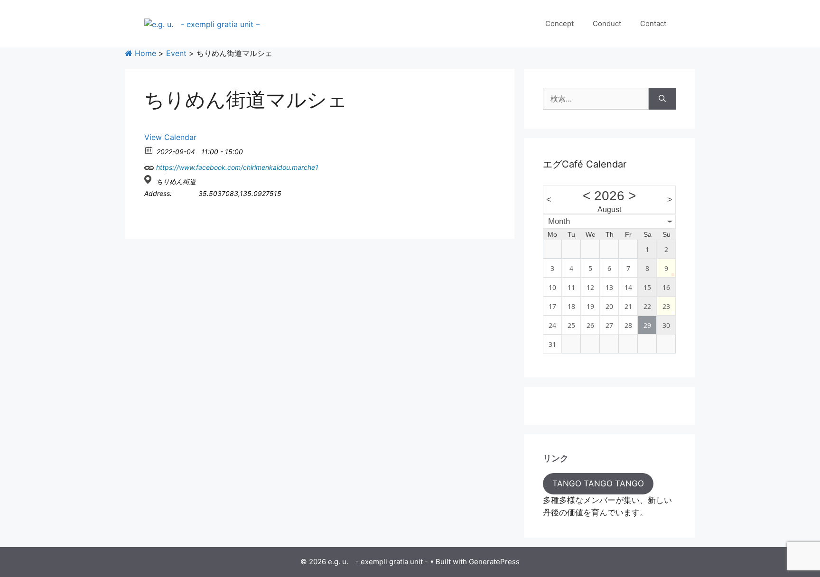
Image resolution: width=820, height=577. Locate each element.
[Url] (149, 165)
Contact (653, 23)
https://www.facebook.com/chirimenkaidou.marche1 (236, 167)
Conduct (607, 23)
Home (144, 53)
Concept (559, 23)
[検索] (662, 99)
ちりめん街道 (176, 181)
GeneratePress (494, 561)
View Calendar (170, 137)
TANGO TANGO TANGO (598, 483)
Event (176, 53)
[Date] (149, 149)
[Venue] (149, 179)
